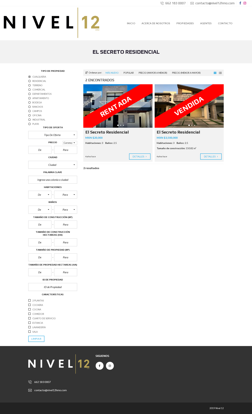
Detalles (139, 156)
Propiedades (185, 23)
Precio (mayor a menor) (153, 72)
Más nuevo (112, 72)
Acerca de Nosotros (156, 23)
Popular (129, 72)
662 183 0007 (175, 3)
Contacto (225, 23)
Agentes (206, 23)
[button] (52, 135)
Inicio (131, 23)
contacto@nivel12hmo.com (215, 3)
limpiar (36, 338)
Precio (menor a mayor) (186, 72)
